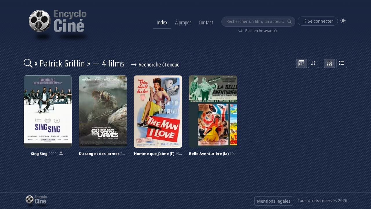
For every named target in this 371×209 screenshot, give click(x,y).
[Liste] (341, 63)
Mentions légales (273, 201)
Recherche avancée (261, 30)
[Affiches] (329, 63)
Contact (206, 22)
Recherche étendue (158, 64)
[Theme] (343, 21)
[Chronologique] (301, 63)
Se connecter (320, 21)
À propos (183, 22)
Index (162, 22)
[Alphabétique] (313, 63)
